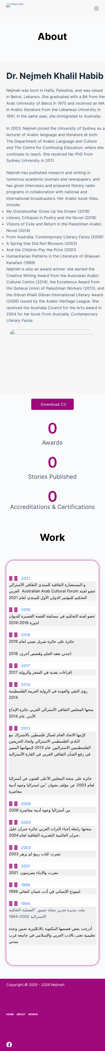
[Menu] (96, 8)
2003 (26, 847)
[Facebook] (9, 1044)
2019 (25, 609)
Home (10, 1014)
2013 (25, 728)
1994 (25, 903)
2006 (26, 803)
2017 (25, 665)
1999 (25, 884)
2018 (25, 634)
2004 (26, 822)
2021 (25, 578)
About (21, 1014)
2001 (25, 866)
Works (33, 1014)
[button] (52, 578)
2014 (25, 684)
